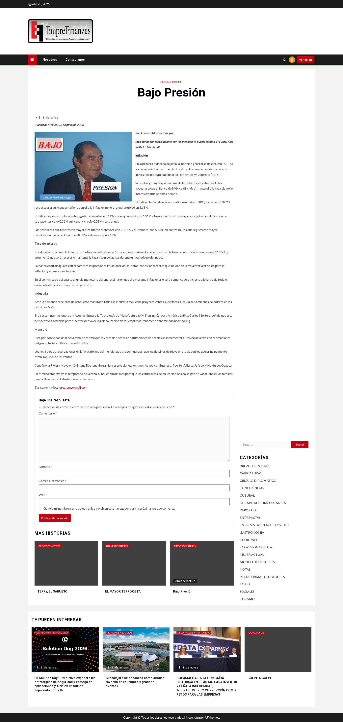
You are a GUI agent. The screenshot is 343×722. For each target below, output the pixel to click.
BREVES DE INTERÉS (170, 81)
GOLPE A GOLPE (260, 678)
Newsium (192, 717)
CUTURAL (247, 495)
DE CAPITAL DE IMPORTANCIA (263, 503)
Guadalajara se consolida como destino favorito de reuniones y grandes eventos (135, 682)
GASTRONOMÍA (252, 532)
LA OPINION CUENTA (256, 547)
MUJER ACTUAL (252, 554)
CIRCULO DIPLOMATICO (258, 480)
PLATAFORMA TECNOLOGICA (262, 577)
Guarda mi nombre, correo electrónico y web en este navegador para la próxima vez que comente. (109, 508)
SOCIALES (247, 591)
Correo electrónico (52, 481)
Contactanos (75, 59)
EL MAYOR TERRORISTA (123, 591)
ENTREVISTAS (250, 517)
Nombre (45, 466)
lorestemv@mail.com (73, 387)
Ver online (305, 59)
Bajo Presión (182, 591)
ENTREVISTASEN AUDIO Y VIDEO (264, 525)
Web (42, 494)
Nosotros (50, 59)
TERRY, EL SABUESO (52, 591)
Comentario (48, 413)
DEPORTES (248, 510)
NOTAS (245, 569)
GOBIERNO (248, 540)
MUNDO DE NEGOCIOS (257, 562)
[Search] (284, 59)
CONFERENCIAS (252, 488)
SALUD (245, 584)
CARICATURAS (251, 473)
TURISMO (247, 599)
